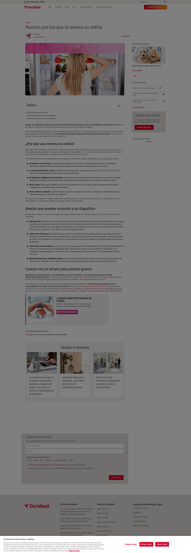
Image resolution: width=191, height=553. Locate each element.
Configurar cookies (131, 544)
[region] (95, 544)
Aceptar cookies (162, 544)
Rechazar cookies (146, 544)
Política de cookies (74, 551)
